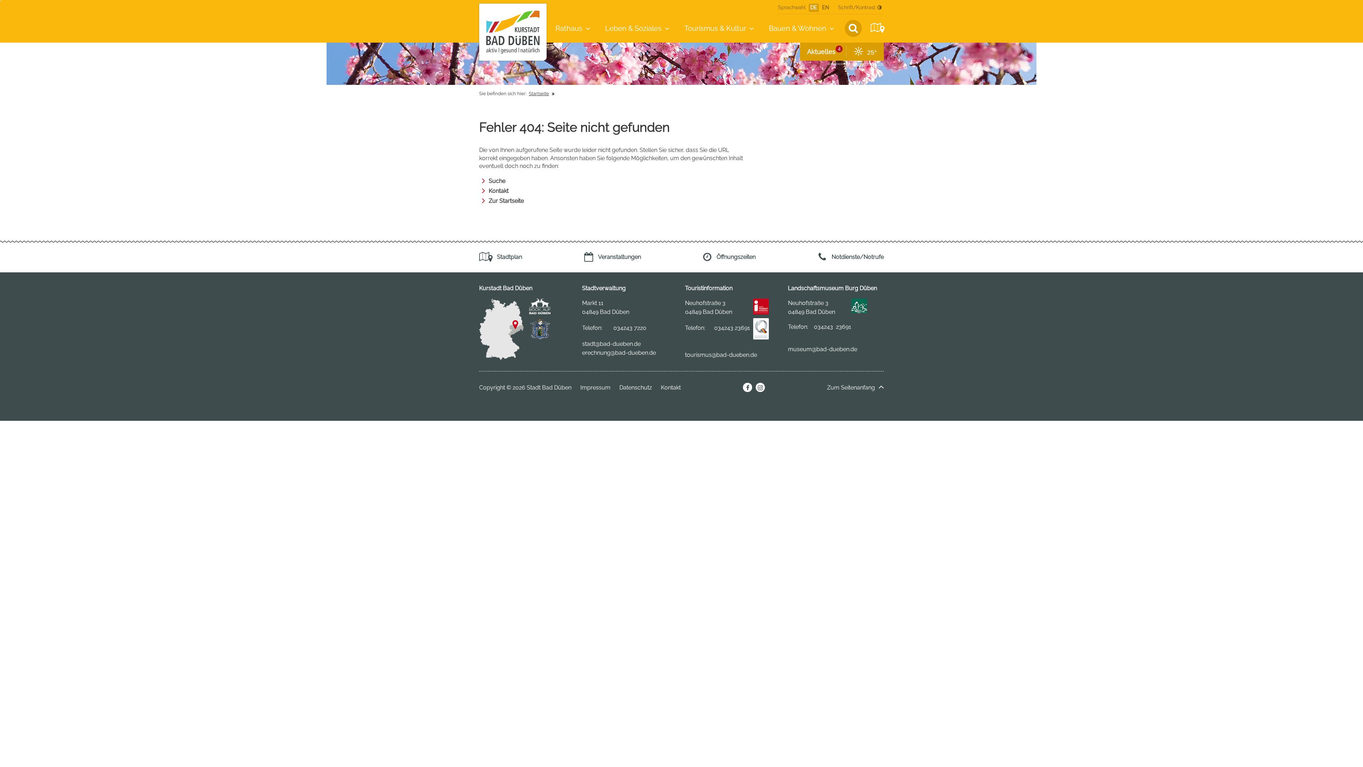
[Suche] (853, 28)
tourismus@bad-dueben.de (721, 355)
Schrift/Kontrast (857, 7)
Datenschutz (635, 387)
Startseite (539, 93)
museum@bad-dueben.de (822, 349)
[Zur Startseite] (513, 32)
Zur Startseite (506, 200)
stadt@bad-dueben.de (611, 344)
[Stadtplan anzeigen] (877, 28)
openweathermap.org (866, 64)
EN (825, 7)
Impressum (595, 387)
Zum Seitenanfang (851, 387)
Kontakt (499, 190)
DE (813, 7)
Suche (497, 181)
